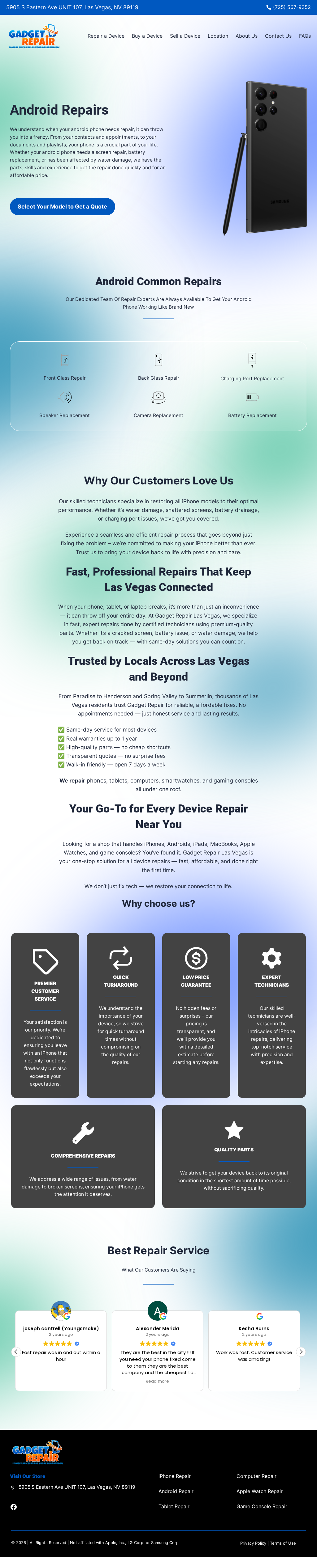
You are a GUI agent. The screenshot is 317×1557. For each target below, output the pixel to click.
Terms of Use (283, 1543)
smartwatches (180, 780)
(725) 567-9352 (292, 7)
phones (96, 780)
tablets (118, 780)
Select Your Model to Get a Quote (62, 206)
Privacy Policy (253, 1543)
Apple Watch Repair (260, 1491)
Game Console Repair (262, 1506)
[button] (301, 1352)
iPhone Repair (174, 1476)
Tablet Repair (173, 1506)
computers (144, 780)
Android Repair (175, 1491)
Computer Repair (256, 1476)
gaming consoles (236, 780)
